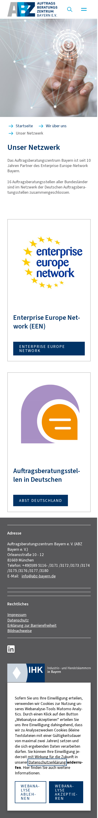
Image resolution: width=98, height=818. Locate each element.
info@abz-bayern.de (39, 576)
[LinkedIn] (11, 649)
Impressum (16, 614)
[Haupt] (84, 9)
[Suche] (69, 9)
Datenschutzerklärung (47, 762)
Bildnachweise (19, 630)
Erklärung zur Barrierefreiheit (32, 625)
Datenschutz (18, 620)
